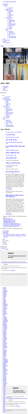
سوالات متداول (6, 39)
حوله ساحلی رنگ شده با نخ (9, 235)
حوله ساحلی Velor (12, 37)
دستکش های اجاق (12, 23)
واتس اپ (6, 248)
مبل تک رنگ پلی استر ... (12, 139)
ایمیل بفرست (3, 247)
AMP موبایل (5, 233)
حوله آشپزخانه (11, 20)
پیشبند (9, 18)
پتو (6, 6)
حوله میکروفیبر (11, 21)
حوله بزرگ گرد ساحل (11, 157)
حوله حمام (10, 31)
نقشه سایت (5, 231)
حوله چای (10, 27)
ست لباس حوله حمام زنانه (12, 171)
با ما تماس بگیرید (6, 42)
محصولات (5, 5)
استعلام (10, 166)
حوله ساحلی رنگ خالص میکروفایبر (12, 234)
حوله (7, 30)
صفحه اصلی (5, 3)
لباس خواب (10, 15)
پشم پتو (10, 13)
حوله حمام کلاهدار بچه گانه (12, 152)
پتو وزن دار (10, 7)
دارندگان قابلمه (11, 25)
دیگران (9, 22)
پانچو (9, 34)
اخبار (4, 38)
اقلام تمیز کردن (11, 33)
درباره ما (5, 41)
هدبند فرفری (8, 8)
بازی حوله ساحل (19, 235)
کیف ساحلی (11, 32)
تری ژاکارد (5, 236)
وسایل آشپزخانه (9, 17)
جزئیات (7, 166)
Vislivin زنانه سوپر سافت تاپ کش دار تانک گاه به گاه (15, 195)
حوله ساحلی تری (12, 36)
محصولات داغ (6, 230)
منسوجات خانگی (9, 10)
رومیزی (10, 26)
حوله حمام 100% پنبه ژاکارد (13, 162)
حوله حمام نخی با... (11, 134)
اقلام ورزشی (8, 28)
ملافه (9, 12)
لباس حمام (10, 11)
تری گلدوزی (23, 234)
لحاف (9, 16)
